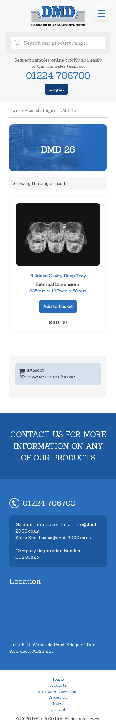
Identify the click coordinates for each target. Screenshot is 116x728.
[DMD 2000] (58, 16)
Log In (56, 89)
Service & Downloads (58, 691)
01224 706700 (58, 75)
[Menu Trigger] (101, 13)
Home (14, 110)
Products (58, 685)
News (58, 703)
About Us (58, 697)
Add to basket (58, 306)
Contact (58, 709)
